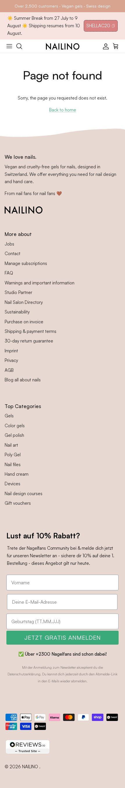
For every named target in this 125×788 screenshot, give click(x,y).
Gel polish (14, 435)
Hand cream (16, 474)
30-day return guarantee (29, 341)
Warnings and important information (39, 283)
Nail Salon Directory (24, 302)
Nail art (11, 445)
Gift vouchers (18, 503)
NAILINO (30, 766)
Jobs (9, 244)
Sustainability (17, 312)
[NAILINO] (62, 46)
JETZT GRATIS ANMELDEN (62, 637)
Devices (12, 483)
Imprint (11, 351)
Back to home (62, 110)
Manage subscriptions (26, 263)
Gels (9, 416)
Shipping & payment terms (30, 331)
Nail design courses (23, 493)
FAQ (9, 273)
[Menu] (9, 46)
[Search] (22, 46)
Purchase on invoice (24, 321)
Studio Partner (18, 292)
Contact (12, 253)
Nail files (13, 464)
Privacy (11, 360)
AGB (9, 370)
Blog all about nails (23, 380)
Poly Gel (13, 454)
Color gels (15, 425)
